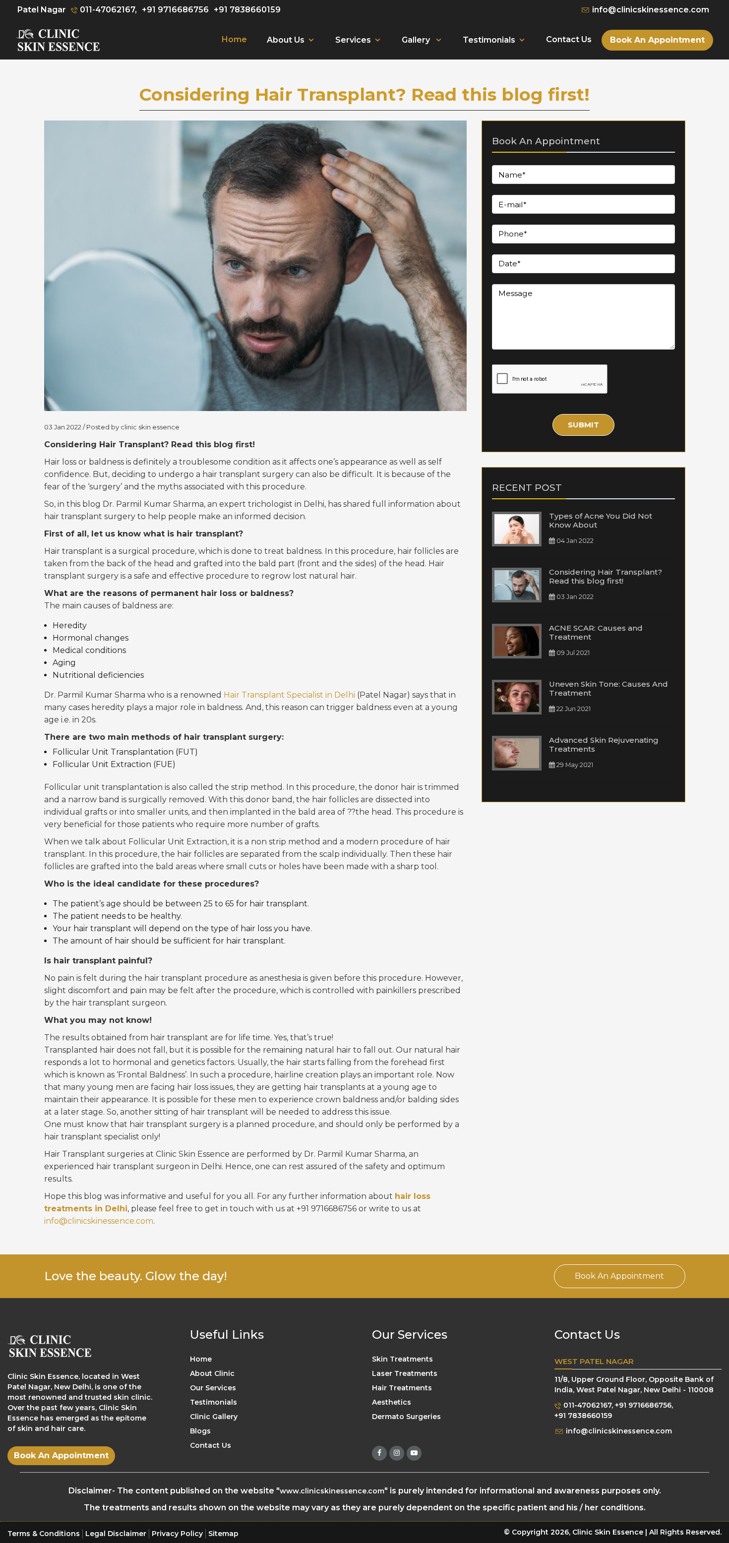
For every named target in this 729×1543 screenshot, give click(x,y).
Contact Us (569, 39)
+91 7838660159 (247, 9)
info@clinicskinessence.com (649, 9)
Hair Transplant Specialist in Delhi (289, 695)
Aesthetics (391, 1401)
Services (353, 40)
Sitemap (223, 1533)
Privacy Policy (177, 1533)
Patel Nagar (41, 9)
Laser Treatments (404, 1372)
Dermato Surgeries (406, 1416)
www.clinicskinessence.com (332, 1490)
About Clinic (212, 1372)
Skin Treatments (402, 1358)
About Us (285, 40)
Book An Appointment (657, 40)
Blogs (200, 1430)
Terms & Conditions (43, 1533)
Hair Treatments (402, 1387)
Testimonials (489, 40)
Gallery (417, 40)
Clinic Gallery (214, 1416)
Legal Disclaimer (115, 1533)
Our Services (213, 1387)
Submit (583, 424)
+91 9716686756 (175, 9)
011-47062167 (586, 1405)
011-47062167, (107, 9)
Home (234, 39)
